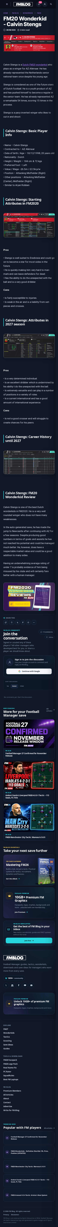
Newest (14, 685)
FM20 (39, 13)
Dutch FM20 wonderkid (35, 64)
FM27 (5, 1025)
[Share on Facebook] (23, 622)
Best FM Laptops (10, 1075)
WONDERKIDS (28, 13)
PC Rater (7, 1068)
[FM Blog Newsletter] (31, 981)
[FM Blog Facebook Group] (12, 981)
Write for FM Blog (11, 1106)
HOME (5, 13)
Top (8, 685)
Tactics (6, 1033)
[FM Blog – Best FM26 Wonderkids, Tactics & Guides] (23, 4)
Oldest (22, 685)
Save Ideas (8, 1041)
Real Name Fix (9, 1064)
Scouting (7, 1037)
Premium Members (12, 1087)
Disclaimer (15, 1214)
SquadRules (8, 1071)
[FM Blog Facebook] (18, 981)
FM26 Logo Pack (10, 1060)
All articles (47, 709)
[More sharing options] (34, 622)
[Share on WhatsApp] (28, 622)
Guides (6, 1045)
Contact (7, 1098)
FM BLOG (15, 13)
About (6, 1094)
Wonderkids (8, 1029)
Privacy (6, 1214)
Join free (26, 937)
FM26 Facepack (10, 1056)
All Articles (8, 1091)
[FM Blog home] (28, 953)
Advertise (7, 1102)
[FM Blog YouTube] (25, 981)
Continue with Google (30, 671)
